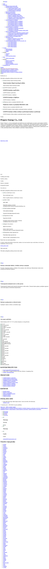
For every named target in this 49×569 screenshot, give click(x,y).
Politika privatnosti (7, 396)
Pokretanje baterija (9, 62)
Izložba (7, 51)
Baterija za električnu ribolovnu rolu (15, 16)
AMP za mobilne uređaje (11, 407)
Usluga (7, 54)
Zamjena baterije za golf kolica (35, 409)
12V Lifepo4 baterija (12, 42)
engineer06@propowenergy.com (9, 439)
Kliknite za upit (6, 402)
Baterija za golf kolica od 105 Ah (33, 408)
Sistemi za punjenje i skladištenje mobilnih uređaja (18, 32)
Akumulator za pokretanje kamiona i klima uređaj (18, 30)
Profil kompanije (9, 49)
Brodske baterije (9, 61)
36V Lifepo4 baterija (12, 44)
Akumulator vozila (9, 37)
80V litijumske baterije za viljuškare (15, 24)
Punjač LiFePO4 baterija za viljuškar (15, 25)
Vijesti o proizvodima (10, 58)
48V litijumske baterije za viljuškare (15, 23)
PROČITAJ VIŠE (4, 140)
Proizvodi (5, 4)
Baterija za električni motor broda (15, 15)
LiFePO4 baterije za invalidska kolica (13, 36)
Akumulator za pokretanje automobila (15, 28)
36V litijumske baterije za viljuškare (15, 22)
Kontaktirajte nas (6, 65)
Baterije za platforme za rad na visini (15, 38)
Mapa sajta (3, 407)
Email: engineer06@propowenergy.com (11, 370)
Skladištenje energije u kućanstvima (15, 35)
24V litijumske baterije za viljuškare (15, 21)
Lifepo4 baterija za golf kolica (22, 409)
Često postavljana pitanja (11, 55)
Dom (4, 3)
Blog (4, 57)
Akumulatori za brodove (10, 13)
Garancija (8, 53)
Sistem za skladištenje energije (12, 31)
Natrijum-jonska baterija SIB (11, 6)
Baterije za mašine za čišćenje (14, 39)
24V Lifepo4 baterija (12, 43)
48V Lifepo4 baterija (12, 45)
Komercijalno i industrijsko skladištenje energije (17, 33)
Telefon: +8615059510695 (8, 372)
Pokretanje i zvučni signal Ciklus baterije (16, 17)
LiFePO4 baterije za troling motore (15, 18)
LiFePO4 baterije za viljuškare (12, 20)
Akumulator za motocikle (13, 29)
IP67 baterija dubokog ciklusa (14, 14)
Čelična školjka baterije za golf (14, 8)
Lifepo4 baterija (12, 409)
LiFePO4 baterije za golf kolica (12, 7)
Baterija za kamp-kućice (10, 11)
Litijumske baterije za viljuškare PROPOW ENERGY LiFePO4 (13, 408)
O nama (4, 47)
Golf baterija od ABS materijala (14, 9)
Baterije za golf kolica (10, 60)
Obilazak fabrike (9, 50)
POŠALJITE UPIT (4, 245)
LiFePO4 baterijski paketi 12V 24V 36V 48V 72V (16, 40)
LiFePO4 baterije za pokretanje (12, 27)
